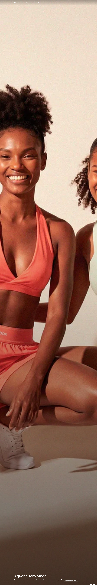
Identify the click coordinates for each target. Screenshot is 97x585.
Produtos (31, 2)
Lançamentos (25, 2)
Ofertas (39, 2)
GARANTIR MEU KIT (33, 580)
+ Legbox (44, 2)
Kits (35, 2)
